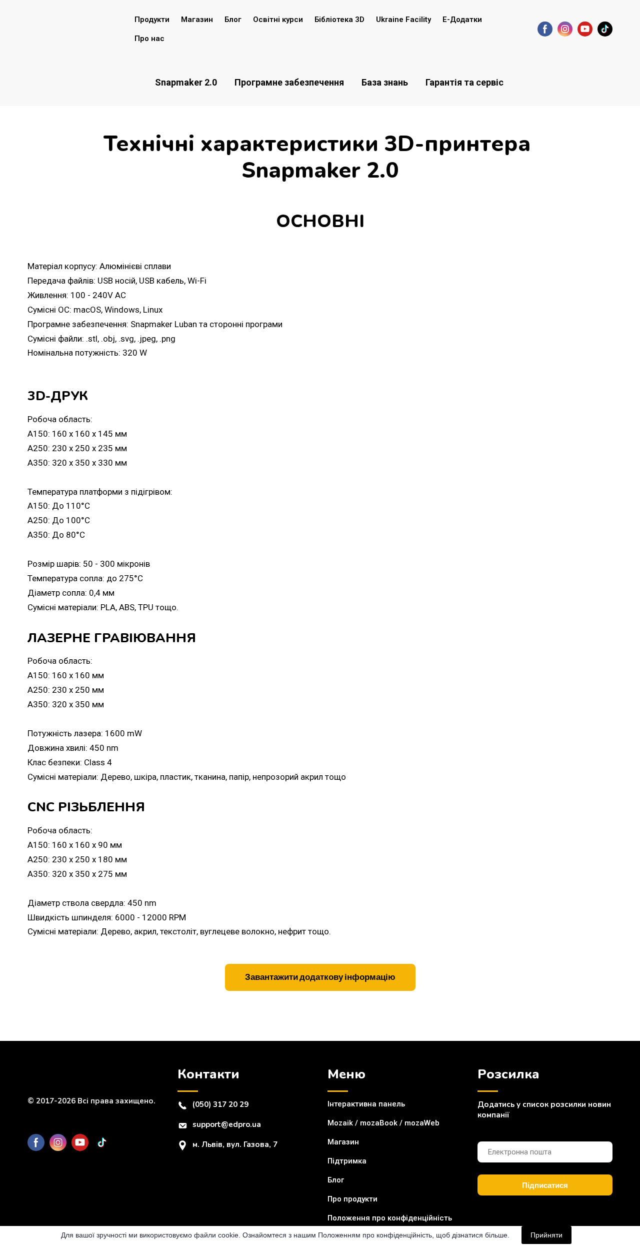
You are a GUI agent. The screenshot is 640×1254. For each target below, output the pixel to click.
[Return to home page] (68, 29)
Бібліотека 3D (339, 19)
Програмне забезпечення (289, 82)
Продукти (152, 19)
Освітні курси (278, 19)
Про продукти (353, 1198)
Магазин (197, 19)
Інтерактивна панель (366, 1103)
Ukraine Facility (403, 19)
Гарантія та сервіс (465, 82)
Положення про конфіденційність (390, 1217)
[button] (545, 29)
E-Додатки (462, 19)
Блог (233, 19)
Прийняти (546, 1235)
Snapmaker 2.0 (186, 82)
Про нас (149, 38)
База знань (385, 82)
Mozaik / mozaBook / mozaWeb (384, 1122)
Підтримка (347, 1160)
